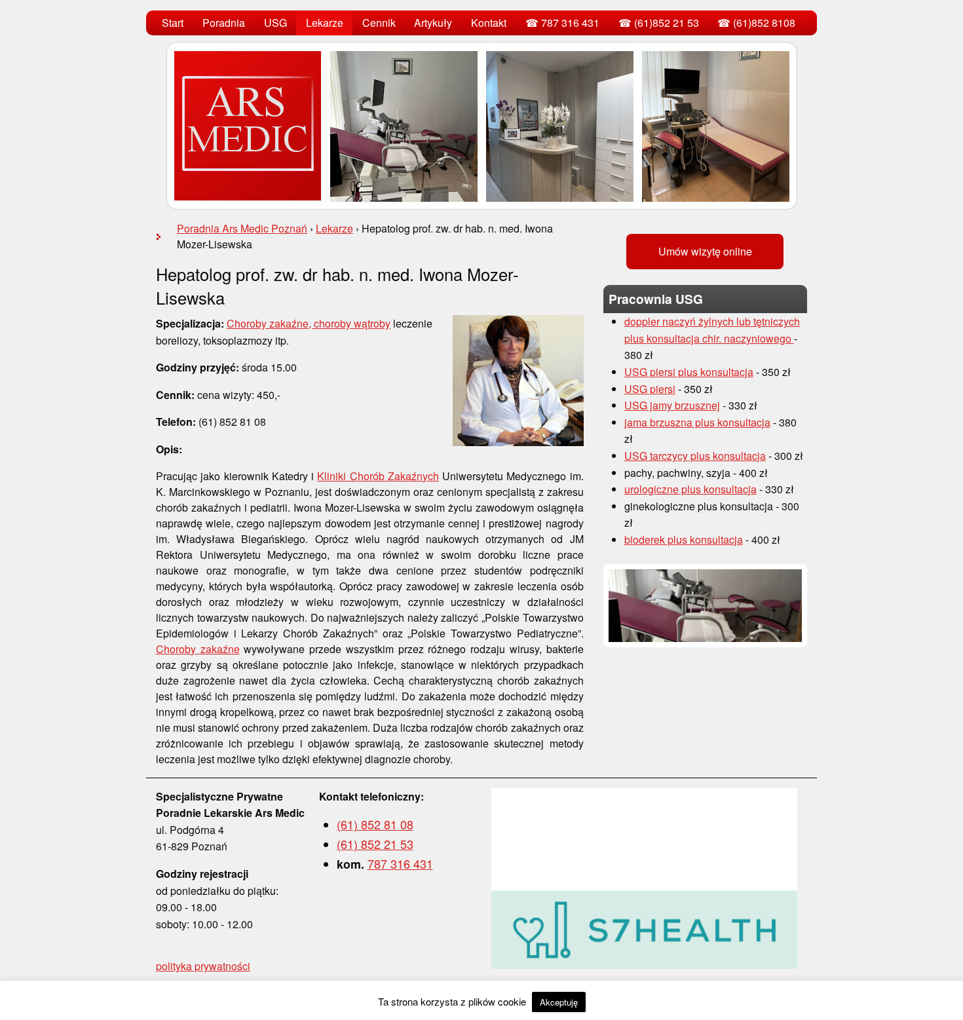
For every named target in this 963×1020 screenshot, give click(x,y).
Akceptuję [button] (559, 1002)
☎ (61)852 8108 (756, 22)
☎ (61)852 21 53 (658, 22)
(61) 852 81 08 (375, 824)
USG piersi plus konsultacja (688, 371)
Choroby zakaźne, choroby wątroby (308, 323)
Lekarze (324, 22)
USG (275, 22)
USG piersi (649, 388)
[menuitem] (173, 22)
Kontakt (488, 22)
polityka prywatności (203, 965)
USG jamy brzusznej (672, 405)
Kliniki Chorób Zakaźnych (378, 475)
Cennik (379, 22)
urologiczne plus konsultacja (690, 489)
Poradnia (223, 22)
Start (172, 22)
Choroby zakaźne (198, 648)
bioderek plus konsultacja (683, 539)
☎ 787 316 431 (562, 22)
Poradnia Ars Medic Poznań (242, 228)
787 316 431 (400, 863)
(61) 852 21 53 (375, 843)
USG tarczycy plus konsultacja (695, 455)
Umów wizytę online (705, 251)
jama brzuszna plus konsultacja (697, 422)
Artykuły (433, 22)
